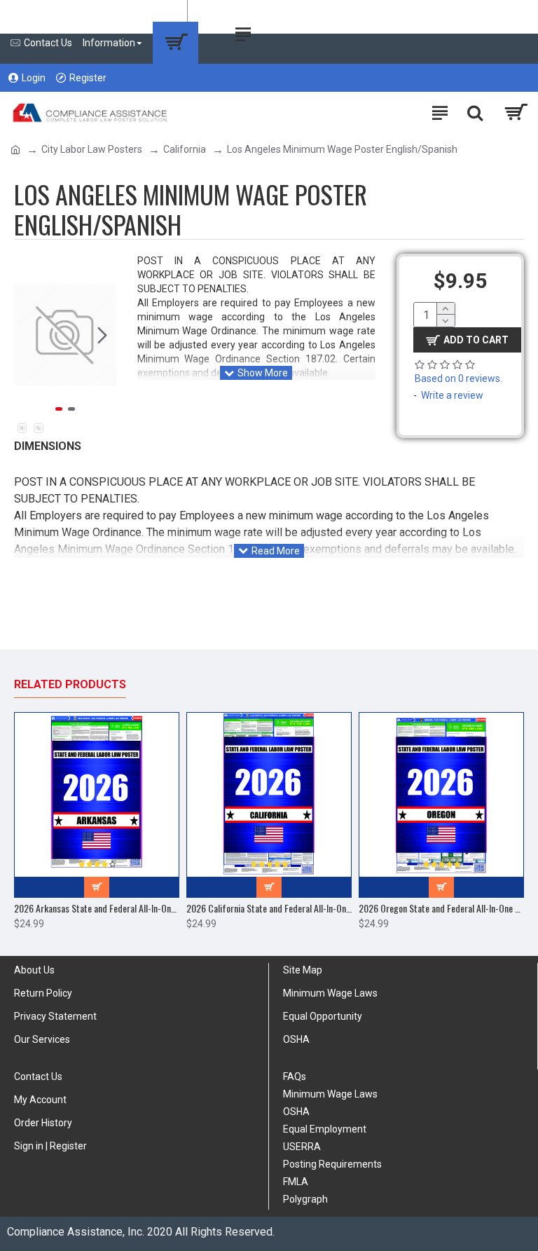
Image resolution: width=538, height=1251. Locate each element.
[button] (28, 335)
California (184, 149)
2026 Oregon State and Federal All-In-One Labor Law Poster (441, 908)
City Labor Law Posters (91, 149)
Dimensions (47, 446)
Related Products (70, 684)
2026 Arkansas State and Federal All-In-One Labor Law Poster (96, 908)
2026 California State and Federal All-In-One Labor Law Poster (269, 908)
